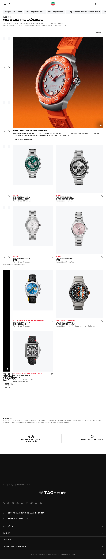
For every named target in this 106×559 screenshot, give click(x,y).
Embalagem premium (92, 440)
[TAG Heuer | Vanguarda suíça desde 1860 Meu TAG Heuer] (53, 493)
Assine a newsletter (17, 518)
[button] (101, 4)
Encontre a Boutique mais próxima (25, 513)
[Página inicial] (53, 4)
